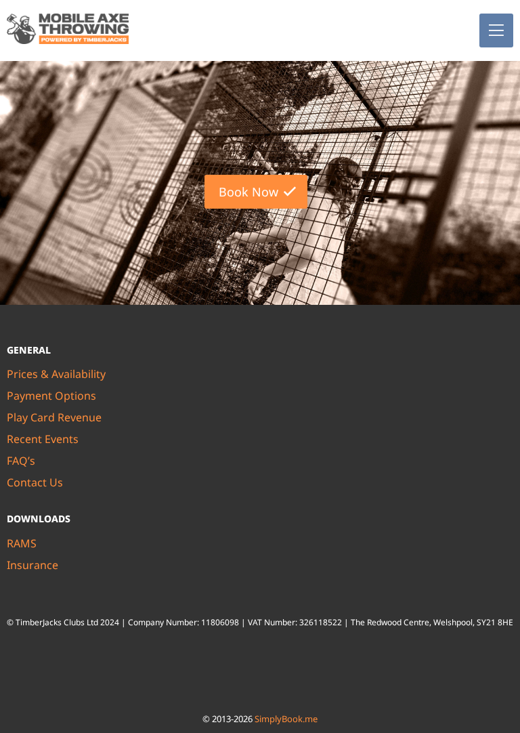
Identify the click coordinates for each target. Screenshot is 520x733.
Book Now (248, 192)
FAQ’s (21, 460)
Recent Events (43, 439)
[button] (496, 30)
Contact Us (35, 482)
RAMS (22, 543)
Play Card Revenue (54, 417)
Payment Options (51, 395)
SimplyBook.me (286, 719)
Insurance (32, 565)
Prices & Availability (56, 373)
